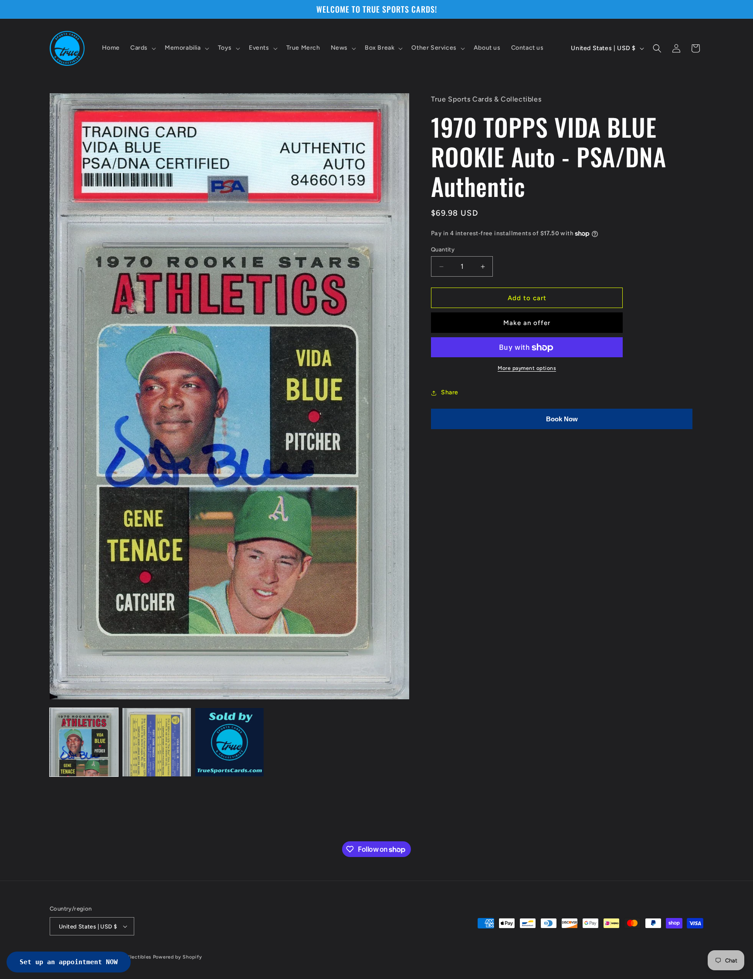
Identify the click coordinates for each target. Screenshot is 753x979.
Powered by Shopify (177, 957)
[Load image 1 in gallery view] (84, 742)
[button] (142, 48)
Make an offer (526, 323)
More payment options (527, 369)
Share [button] (449, 392)
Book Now (562, 419)
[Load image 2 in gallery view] (156, 742)
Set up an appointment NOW (69, 962)
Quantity (443, 249)
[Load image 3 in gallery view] (229, 742)
